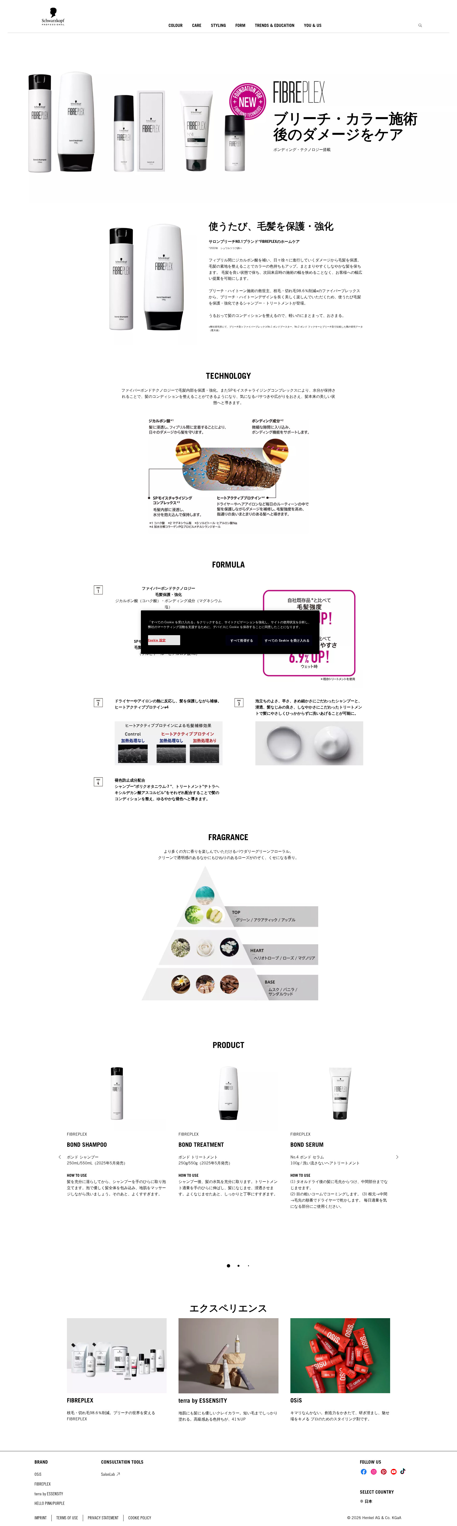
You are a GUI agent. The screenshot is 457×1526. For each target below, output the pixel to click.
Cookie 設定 (157, 640)
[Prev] (59, 1156)
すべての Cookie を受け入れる (287, 640)
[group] (228, 1165)
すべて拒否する (241, 640)
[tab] (228, 1265)
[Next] (397, 1156)
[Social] (364, 1472)
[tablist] (228, 1265)
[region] (230, 632)
